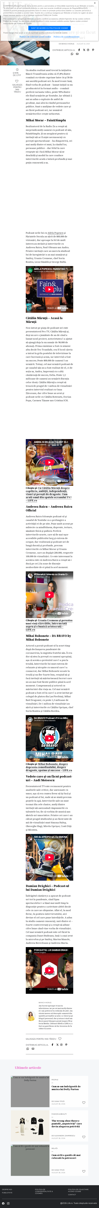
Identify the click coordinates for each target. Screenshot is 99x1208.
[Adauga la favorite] (16, 81)
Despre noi (7, 1189)
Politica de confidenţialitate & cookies (44, 1191)
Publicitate (7, 1193)
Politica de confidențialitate (66, 36)
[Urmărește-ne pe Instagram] (8, 1203)
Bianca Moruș (67, 44)
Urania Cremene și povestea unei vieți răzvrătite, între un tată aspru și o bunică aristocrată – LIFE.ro (49, 624)
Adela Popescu (55, 232)
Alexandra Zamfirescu (64, 1136)
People (55, 1080)
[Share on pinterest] (93, 49)
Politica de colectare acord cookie (78, 1190)
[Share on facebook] (79, 49)
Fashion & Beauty (59, 1114)
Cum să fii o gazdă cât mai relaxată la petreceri (66, 1156)
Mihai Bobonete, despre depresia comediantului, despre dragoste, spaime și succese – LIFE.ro (49, 767)
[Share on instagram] (88, 49)
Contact (72, 1195)
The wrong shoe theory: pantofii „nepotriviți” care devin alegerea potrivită (67, 1123)
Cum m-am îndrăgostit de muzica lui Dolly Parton (66, 1088)
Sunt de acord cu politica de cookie (49, 28)
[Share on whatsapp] (72, 53)
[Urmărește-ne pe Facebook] (3, 1203)
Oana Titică (59, 1101)
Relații (54, 1148)
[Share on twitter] (84, 49)
